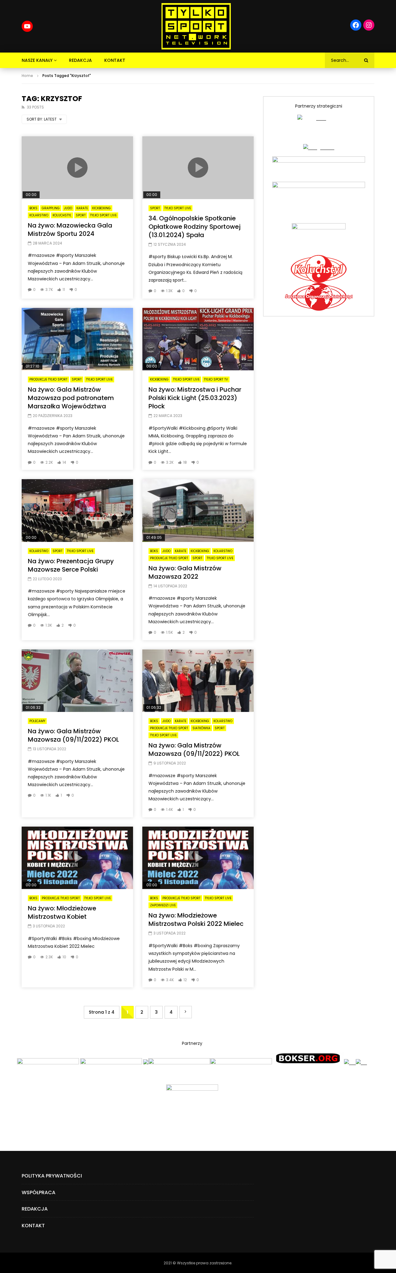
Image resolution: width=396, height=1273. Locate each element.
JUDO (68, 208)
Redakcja (80, 60)
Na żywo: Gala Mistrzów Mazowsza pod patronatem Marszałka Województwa (71, 398)
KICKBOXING (101, 208)
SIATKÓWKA (201, 728)
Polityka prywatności (52, 1175)
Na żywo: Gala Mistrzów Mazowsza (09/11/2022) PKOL (73, 735)
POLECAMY (37, 721)
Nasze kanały (37, 60)
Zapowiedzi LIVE (163, 905)
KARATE (82, 208)
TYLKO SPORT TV (216, 379)
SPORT (81, 215)
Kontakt (114, 60)
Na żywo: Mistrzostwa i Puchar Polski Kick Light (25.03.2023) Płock (194, 398)
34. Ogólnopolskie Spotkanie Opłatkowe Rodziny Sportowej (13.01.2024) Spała (194, 226)
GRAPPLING (51, 208)
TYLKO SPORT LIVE (103, 215)
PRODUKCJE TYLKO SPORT (48, 379)
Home (27, 75)
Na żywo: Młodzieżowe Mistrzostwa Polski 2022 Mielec (195, 919)
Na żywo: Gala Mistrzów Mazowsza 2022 (185, 572)
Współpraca (38, 1192)
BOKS (33, 208)
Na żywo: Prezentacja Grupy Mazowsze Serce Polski (71, 565)
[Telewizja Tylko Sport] (196, 26)
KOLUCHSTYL (62, 215)
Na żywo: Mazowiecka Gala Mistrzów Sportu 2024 (70, 229)
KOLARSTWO (38, 215)
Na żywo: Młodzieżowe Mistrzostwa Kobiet (62, 912)
